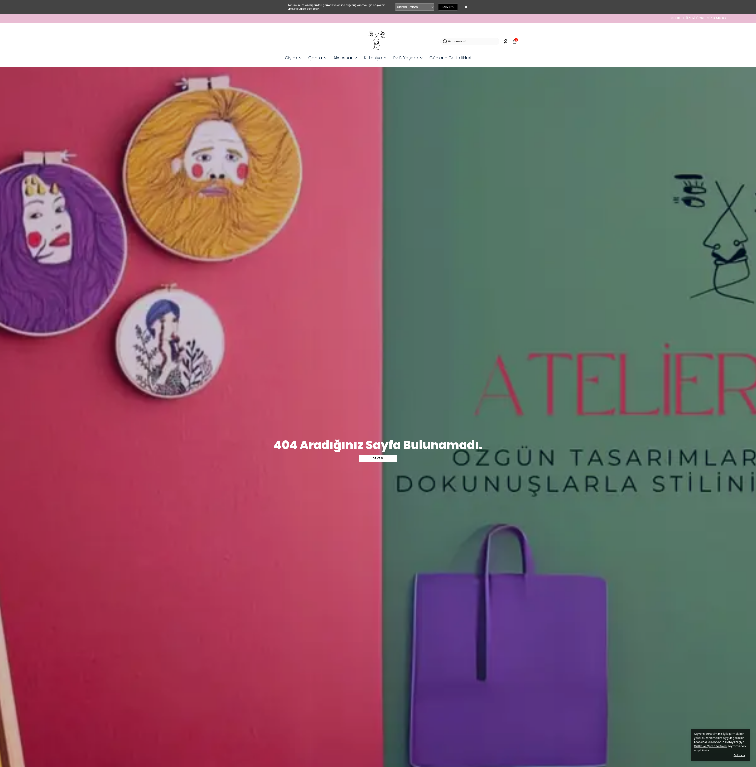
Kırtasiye (373, 58)
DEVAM (378, 458)
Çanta (315, 58)
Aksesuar (343, 58)
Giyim (291, 58)
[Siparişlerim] (505, 41)
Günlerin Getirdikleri (450, 58)
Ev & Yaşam (405, 58)
